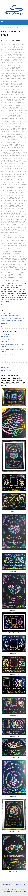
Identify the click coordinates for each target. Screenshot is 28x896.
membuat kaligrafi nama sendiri (11, 229)
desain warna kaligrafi (16, 102)
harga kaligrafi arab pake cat (14, 129)
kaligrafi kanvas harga (8, 187)
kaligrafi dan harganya (16, 186)
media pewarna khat (7, 221)
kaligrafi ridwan (5, 367)
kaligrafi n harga (18, 192)
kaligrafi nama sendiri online (10, 200)
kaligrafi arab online (8, 181)
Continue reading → (7, 305)
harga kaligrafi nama (14, 136)
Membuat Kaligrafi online (9, 230)
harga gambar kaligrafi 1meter (11, 116)
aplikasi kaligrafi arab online (10, 44)
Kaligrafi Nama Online (10, 40)
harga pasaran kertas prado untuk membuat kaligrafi (13, 162)
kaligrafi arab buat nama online (11, 179)
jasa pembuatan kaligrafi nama (11, 170)
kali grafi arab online (16, 173)
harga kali (15, 121)
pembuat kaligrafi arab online (11, 245)
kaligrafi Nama (6, 194)
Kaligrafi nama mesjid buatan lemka (12, 195)
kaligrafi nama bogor (18, 194)
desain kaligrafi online (16, 99)
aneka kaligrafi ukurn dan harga (12, 43)
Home (2, 27)
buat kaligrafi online (8, 64)
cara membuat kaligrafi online (11, 76)
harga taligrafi (10, 166)
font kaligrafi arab (5, 357)
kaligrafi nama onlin (8, 197)
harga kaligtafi (13, 144)
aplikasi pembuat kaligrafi (7, 361)
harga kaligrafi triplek (8, 141)
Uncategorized (11, 269)
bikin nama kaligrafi (18, 57)
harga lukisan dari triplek (9, 147)
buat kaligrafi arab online (9, 59)
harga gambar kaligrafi (15, 115)
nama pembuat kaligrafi (16, 237)
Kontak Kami (4, 323)
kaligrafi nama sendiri (13, 198)
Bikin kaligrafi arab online (9, 56)
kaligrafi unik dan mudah (15, 206)
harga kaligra (12, 125)
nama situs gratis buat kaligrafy (12, 239)
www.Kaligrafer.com (8, 891)
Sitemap (3, 326)
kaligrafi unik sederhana (9, 208)
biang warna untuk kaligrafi (17, 54)
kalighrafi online (11, 178)
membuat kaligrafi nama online (16, 227)
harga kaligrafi (12, 126)
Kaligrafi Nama (6, 884)
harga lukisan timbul (13, 157)
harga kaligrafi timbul (15, 139)
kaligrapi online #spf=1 (8, 211)
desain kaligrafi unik (8, 100)
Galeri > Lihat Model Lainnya (18, 884)
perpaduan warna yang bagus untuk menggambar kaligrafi (14, 259)
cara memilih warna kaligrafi (10, 80)
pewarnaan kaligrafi (14, 261)
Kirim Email (11, 887)
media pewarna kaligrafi (18, 219)
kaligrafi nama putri (6, 370)
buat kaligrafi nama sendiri (15, 62)
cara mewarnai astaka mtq (14, 86)
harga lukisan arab (19, 145)
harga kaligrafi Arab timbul (10, 131)
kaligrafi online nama (13, 202)
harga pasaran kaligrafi (9, 160)
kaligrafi (21, 178)
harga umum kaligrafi (19, 168)
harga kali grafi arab (12, 123)
